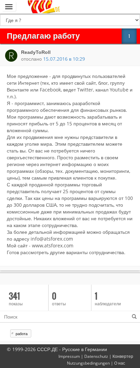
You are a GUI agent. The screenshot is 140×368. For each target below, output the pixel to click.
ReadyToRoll (36, 52)
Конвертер (122, 356)
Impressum (69, 356)
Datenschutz (96, 356)
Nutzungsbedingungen (88, 363)
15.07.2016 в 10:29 (64, 59)
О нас (119, 363)
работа (22, 333)
